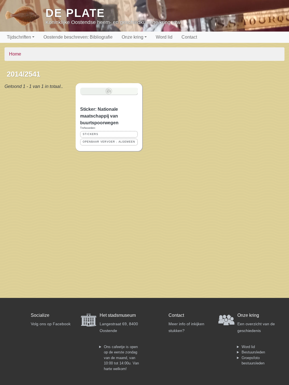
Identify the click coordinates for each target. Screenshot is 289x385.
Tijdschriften (19, 37)
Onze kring (132, 37)
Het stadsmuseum (118, 315)
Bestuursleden (253, 352)
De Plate (75, 13)
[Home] (25, 16)
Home (15, 54)
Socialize (40, 315)
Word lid (164, 37)
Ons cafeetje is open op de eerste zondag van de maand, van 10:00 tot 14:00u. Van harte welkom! (121, 358)
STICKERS (90, 134)
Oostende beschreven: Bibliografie (78, 37)
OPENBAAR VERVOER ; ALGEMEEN (109, 141)
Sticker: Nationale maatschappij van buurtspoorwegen (99, 116)
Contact (189, 37)
